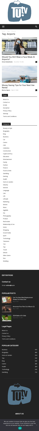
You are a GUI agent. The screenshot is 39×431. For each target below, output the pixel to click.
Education (6, 156)
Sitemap (5, 113)
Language (6, 190)
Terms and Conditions (10, 116)
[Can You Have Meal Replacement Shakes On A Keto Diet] (6, 300)
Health (5, 179)
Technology (6, 238)
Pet (4, 213)
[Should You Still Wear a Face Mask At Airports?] (19, 46)
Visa (4, 258)
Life (4, 196)
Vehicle (5, 252)
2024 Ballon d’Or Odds (19, 315)
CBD (4, 145)
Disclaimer (6, 108)
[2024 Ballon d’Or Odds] (6, 318)
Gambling (6, 173)
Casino (5, 142)
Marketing (6, 202)
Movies (5, 204)
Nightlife (5, 210)
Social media (7, 233)
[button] (3, 26)
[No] (37, 425)
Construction (7, 151)
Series (5, 227)
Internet (5, 187)
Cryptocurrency (7, 154)
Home (3, 31)
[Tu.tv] (19, 12)
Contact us (6, 102)
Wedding (5, 261)
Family (5, 162)
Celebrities (6, 148)
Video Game (7, 255)
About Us (6, 99)
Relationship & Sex (8, 224)
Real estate (6, 221)
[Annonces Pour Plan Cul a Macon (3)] (6, 309)
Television (6, 241)
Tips (4, 247)
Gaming (5, 176)
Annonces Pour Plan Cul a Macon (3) (24, 306)
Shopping (6, 230)
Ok (20, 428)
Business (6, 137)
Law (4, 193)
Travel (5, 250)
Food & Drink (7, 171)
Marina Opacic (6, 90)
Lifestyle (5, 199)
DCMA (5, 105)
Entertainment (7, 159)
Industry (5, 185)
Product (5, 219)
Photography (7, 216)
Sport (4, 236)
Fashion (5, 165)
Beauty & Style (7, 128)
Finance (5, 168)
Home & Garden (8, 182)
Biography (6, 131)
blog (4, 134)
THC (4, 244)
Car (4, 139)
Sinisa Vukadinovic (7, 62)
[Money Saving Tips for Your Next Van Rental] (19, 74)
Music (5, 207)
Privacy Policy (7, 111)
